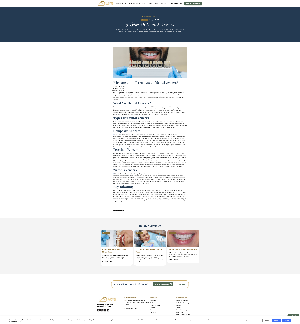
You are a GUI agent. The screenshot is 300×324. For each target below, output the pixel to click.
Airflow (178, 307)
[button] (119, 3)
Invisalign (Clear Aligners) (184, 303)
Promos (144, 3)
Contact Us (162, 3)
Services (118, 3)
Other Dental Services (183, 314)
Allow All (287, 320)
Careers (152, 307)
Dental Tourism (153, 3)
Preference (267, 320)
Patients (136, 3)
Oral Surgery (180, 312)
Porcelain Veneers (182, 300)
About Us (127, 3)
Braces (178, 305)
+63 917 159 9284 (131, 308)
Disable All (276, 320)
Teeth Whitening (181, 310)
